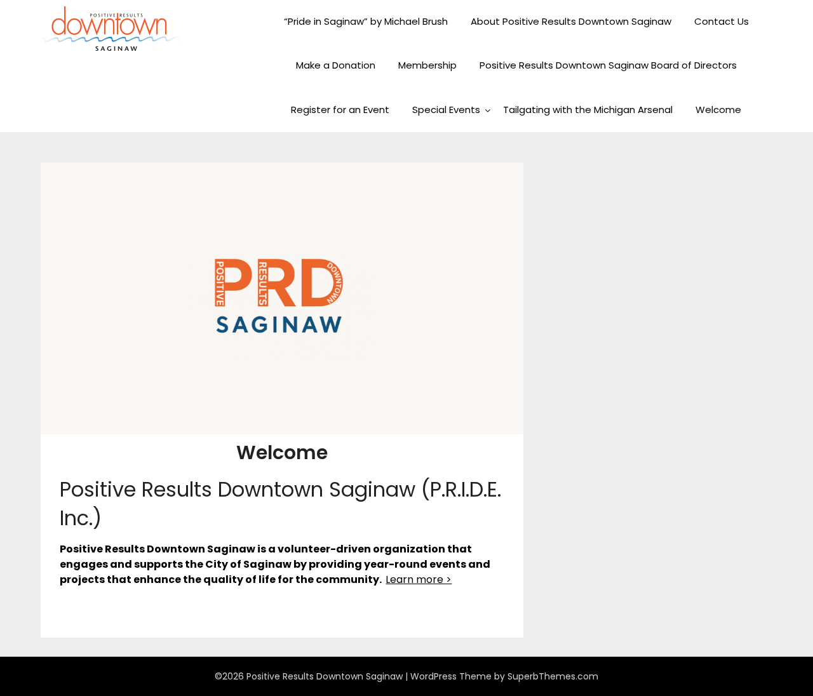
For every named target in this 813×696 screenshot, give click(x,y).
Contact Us (721, 21)
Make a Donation (335, 65)
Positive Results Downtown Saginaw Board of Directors (608, 65)
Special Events (446, 109)
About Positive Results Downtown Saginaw (571, 21)
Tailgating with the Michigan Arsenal (588, 109)
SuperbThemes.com (552, 676)
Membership (427, 65)
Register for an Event (340, 109)
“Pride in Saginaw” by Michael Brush (366, 21)
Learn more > (419, 579)
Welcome (718, 109)
